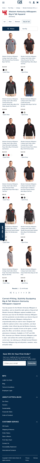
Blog (3, 383)
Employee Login (7, 390)
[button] (2, 231)
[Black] (3, 70)
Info (4, 376)
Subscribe (32, 363)
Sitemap (35, 458)
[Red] (8, 155)
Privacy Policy (27, 459)
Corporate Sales (7, 412)
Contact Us (5, 443)
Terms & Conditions (8, 387)
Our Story (5, 401)
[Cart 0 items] (37, 2)
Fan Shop (10, 8)
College (18, 8)
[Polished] (6, 70)
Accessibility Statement (9, 447)
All (5, 21)
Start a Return (6, 436)
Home (4, 8)
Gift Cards (5, 426)
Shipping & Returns (8, 429)
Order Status (6, 433)
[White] (24, 70)
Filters (12, 28)
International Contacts (9, 450)
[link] (3, 70)
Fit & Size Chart (7, 440)
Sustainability (6, 408)
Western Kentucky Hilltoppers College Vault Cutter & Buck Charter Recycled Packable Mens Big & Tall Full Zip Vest (28, 102)
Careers (4, 405)
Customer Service (10, 422)
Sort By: (24, 28)
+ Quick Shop (5, 72)
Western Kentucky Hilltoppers (30, 8)
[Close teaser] (5, 222)
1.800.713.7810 (7, 380)
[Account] (33, 2)
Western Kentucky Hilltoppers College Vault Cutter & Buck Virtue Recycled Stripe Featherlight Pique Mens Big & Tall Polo (10, 187)
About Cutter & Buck (11, 397)
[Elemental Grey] (24, 197)
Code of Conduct (7, 415)
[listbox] (30, 29)
